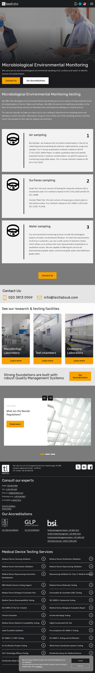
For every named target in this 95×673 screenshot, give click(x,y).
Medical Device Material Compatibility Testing (20, 623)
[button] (91, 4)
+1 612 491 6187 (11, 489)
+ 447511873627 (20, 496)
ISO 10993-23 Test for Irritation (14, 607)
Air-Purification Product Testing (14, 645)
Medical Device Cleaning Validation (16, 559)
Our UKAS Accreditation (10, 530)
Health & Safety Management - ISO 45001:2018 (64, 534)
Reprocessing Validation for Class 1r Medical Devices (70, 574)
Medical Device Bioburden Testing (63, 585)
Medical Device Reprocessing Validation (65, 566)
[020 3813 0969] (80, 3)
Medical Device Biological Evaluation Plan (19, 592)
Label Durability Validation (12, 630)
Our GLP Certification (32, 530)
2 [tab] (47, 454)
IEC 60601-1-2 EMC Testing (13, 638)
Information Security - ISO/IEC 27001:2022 (62, 541)
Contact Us (11, 81)
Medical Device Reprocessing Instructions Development (18, 576)
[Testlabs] (13, 4)
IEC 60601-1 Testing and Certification (64, 638)
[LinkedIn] (84, 466)
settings (39, 667)
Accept (80, 661)
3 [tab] (53, 454)
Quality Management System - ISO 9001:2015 (63, 530)
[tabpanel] (47, 422)
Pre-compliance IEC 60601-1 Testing (63, 630)
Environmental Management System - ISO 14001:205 (66, 537)
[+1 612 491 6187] (84, 3)
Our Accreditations (35, 81)
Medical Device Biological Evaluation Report (67, 607)
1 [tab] (42, 454)
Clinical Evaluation (9, 615)
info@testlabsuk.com (16, 493)
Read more (15, 424)
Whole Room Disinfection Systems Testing (66, 645)
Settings (80, 666)
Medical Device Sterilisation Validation (17, 566)
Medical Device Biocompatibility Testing (18, 600)
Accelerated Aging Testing (59, 615)
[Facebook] (90, 466)
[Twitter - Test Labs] (78, 466)
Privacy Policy (6, 509)
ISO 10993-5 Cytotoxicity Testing (62, 600)
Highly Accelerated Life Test (60, 623)
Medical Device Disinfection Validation (65, 559)
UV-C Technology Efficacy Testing (15, 653)
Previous (44, 398)
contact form (16, 500)
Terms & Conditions (8, 506)
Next (50, 398)
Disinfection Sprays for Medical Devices (65, 653)
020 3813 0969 (12, 486)
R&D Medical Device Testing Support (17, 585)
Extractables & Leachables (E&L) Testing (65, 592)
